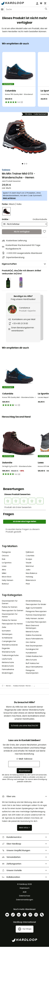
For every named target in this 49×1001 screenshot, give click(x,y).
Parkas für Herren (9, 620)
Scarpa (29, 559)
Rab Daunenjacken (34, 646)
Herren (8, 686)
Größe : (5, 219)
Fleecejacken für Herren (12, 624)
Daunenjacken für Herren (9, 615)
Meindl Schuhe (32, 632)
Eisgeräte (6, 648)
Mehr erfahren (9, 198)
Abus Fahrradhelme (34, 667)
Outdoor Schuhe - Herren (22, 686)
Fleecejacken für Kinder (36, 604)
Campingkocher (9, 641)
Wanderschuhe (8, 652)
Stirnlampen (7, 634)
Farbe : (11, 204)
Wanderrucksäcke (10, 645)
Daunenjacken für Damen (9, 602)
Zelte (4, 627)
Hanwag (29, 577)
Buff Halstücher (32, 663)
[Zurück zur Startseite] (4, 686)
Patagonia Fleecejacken (36, 611)
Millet (4, 573)
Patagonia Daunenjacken (32, 672)
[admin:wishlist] (44, 231)
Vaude (28, 563)
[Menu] (2, 9)
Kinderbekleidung (33, 601)
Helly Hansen (7, 580)
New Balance (31, 573)
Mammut (30, 566)
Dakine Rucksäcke (34, 635)
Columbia (30, 556)
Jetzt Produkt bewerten (11, 181)
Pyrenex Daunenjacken (36, 615)
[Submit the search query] (46, 9)
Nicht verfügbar (22, 232)
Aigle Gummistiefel (34, 608)
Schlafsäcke (7, 638)
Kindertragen (7, 673)
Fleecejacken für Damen (12, 611)
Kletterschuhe (8, 662)
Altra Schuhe (31, 660)
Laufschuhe (7, 659)
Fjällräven (30, 552)
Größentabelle (40, 219)
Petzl (28, 584)
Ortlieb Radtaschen (34, 656)
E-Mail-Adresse (24, 759)
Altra (4, 570)
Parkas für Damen (9, 607)
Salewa (6, 170)
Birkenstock (31, 580)
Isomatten (6, 631)
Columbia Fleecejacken (36, 622)
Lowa (4, 566)
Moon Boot (6, 577)
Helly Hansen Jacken (35, 618)
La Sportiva (6, 563)
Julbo (28, 570)
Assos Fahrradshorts (34, 639)
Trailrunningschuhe (10, 655)
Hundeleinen (31, 653)
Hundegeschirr (32, 649)
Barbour (5, 584)
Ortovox (5, 556)
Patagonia (6, 552)
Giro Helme (30, 642)
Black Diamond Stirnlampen (32, 627)
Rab (3, 559)
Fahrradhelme (8, 669)
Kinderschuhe (8, 666)
